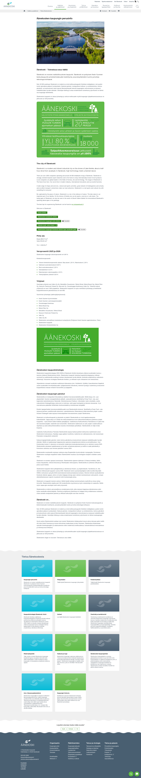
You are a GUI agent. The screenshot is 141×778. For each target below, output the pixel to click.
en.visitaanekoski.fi (77, 204)
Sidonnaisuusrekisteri (74, 752)
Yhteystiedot (108, 750)
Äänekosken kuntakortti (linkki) (47, 217)
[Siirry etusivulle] (9, 7)
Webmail (52, 758)
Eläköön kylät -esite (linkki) (46, 225)
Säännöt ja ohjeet (91, 750)
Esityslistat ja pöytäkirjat (75, 754)
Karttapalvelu (108, 754)
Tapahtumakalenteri (107, 1)
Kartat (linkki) (42, 212)
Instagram (23, 765)
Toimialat (52, 752)
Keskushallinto (54, 748)
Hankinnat (89, 754)
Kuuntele (67, 221)
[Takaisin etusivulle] (24, 11)
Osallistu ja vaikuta (73, 758)
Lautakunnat (71, 750)
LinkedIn (23, 768)
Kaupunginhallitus (73, 748)
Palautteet (97, 1)
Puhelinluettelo (109, 748)
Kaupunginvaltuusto (74, 746)
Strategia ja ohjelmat (92, 748)
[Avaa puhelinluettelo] (138, 2)
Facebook (24, 763)
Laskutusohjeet (90, 752)
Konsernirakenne (55, 750)
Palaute (107, 752)
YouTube (23, 766)
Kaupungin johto (54, 746)
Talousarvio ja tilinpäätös (93, 746)
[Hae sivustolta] (137, 6)
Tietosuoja (108, 756)
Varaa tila (131, 1)
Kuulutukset (71, 756)
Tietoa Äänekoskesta (46, 11)
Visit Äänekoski (118, 1)
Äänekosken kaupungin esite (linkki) (49, 221)
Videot (125, 1)
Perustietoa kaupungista (112, 746)
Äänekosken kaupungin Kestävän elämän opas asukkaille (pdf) (57, 229)
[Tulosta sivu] (118, 11)
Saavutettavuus (109, 758)
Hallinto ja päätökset (32, 11)
